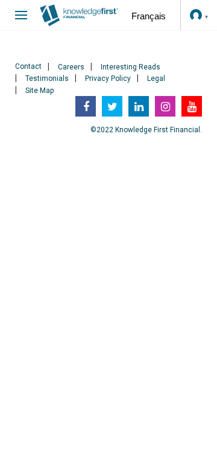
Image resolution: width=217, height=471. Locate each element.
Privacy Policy (108, 78)
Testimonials (47, 78)
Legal (156, 78)
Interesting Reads (130, 67)
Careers (71, 67)
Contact (28, 66)
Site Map (39, 90)
